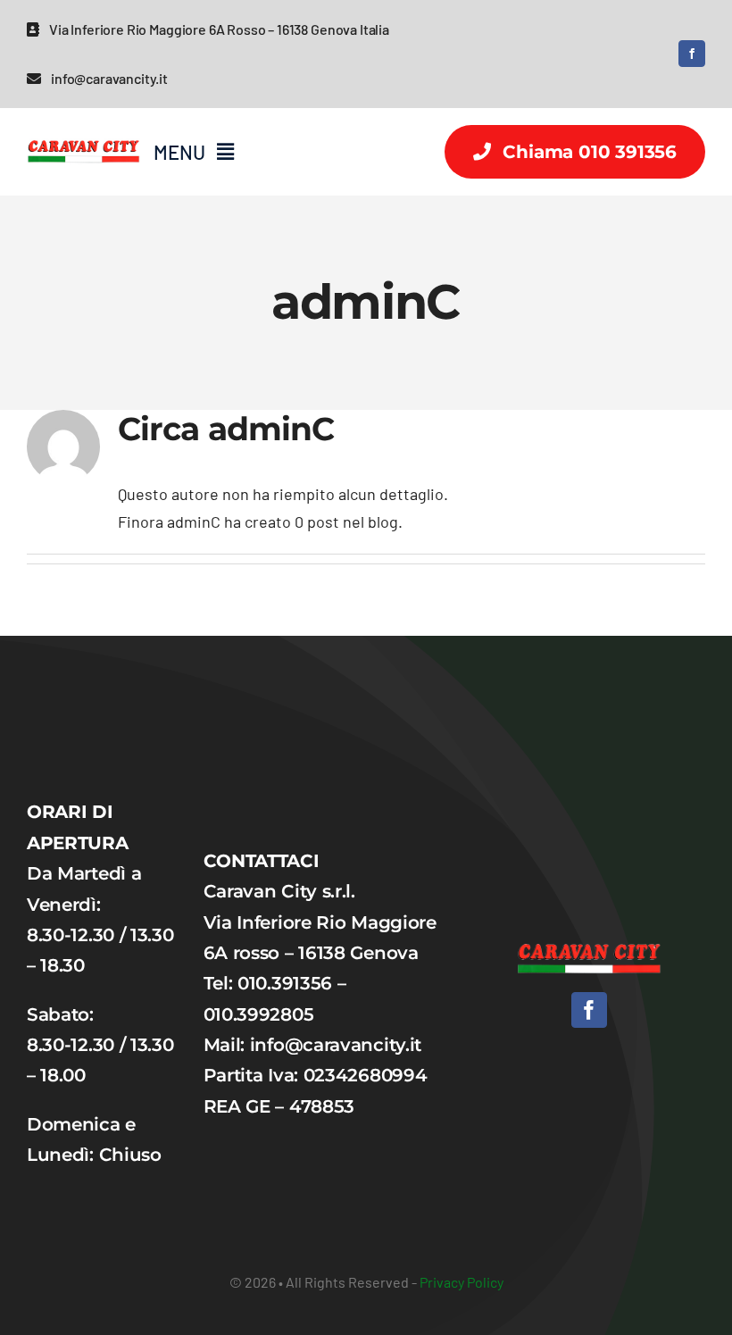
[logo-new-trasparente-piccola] (589, 952)
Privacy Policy (461, 1281)
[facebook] (691, 53)
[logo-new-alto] (83, 134)
